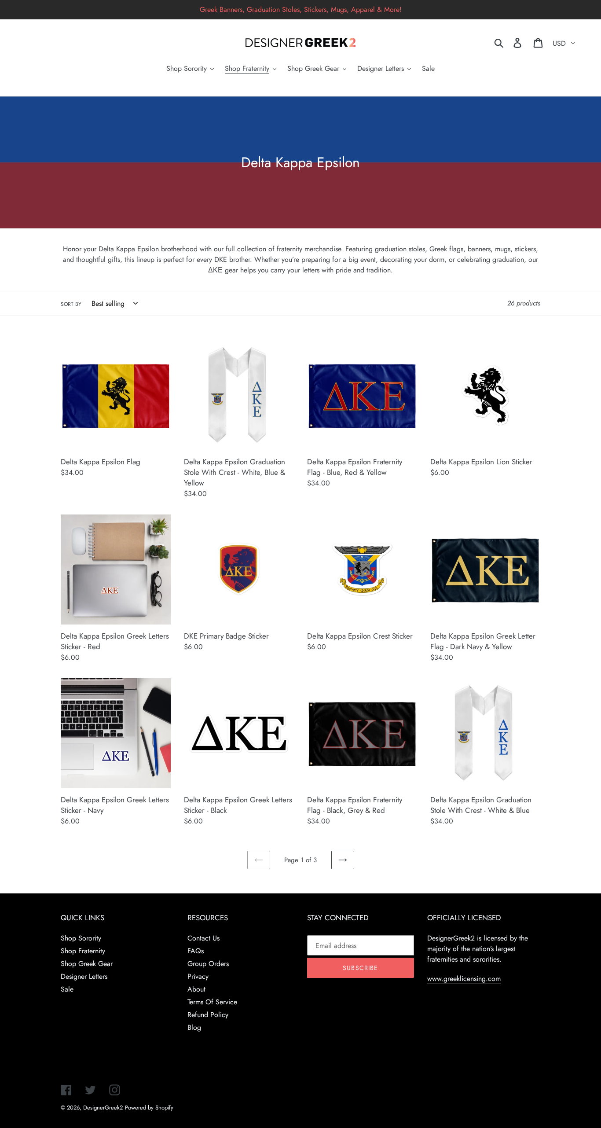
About (196, 989)
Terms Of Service (212, 1002)
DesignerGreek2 (103, 1107)
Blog (194, 1027)
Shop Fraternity (83, 951)
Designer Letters (84, 976)
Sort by (71, 304)
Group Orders (208, 964)
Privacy (198, 976)
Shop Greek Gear (87, 964)
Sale (67, 989)
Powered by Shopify (149, 1107)
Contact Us (203, 938)
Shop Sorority (81, 938)
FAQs (195, 951)
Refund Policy (207, 1015)
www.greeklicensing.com (464, 979)
